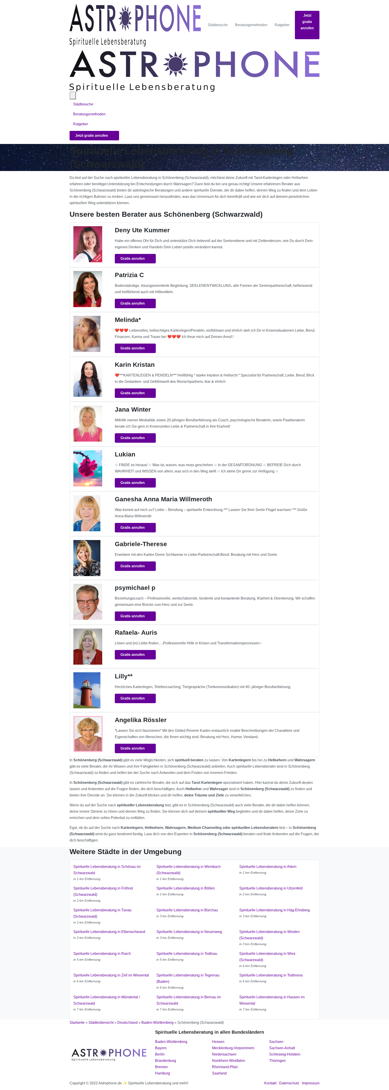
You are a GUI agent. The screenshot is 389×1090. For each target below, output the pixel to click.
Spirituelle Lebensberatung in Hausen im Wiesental (272, 1000)
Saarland (219, 1073)
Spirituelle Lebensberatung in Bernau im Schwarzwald (188, 1000)
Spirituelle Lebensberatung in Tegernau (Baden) (187, 978)
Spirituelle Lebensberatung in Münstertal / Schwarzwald (106, 1000)
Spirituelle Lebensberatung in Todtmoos (271, 975)
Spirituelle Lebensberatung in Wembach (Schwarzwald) (188, 870)
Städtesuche (218, 25)
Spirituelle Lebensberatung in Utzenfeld (271, 888)
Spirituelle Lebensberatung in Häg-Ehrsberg (274, 910)
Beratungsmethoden (251, 25)
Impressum (310, 1083)
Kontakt (270, 1083)
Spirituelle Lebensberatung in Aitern (267, 867)
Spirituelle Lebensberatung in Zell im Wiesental (111, 975)
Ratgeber (282, 25)
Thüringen (277, 1061)
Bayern (161, 1048)
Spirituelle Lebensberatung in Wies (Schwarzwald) (267, 957)
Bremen (161, 1067)
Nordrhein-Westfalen (228, 1061)
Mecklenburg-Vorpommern (233, 1048)
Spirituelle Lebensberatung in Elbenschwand (109, 932)
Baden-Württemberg (157, 1022)
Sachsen (276, 1042)
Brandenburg (165, 1061)
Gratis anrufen (133, 258)
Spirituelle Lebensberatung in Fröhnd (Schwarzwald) (103, 891)
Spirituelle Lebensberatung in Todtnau (186, 953)
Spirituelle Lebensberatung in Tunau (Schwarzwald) (102, 913)
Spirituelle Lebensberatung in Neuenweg (189, 932)
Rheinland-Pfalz (225, 1067)
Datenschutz (289, 1083)
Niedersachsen (224, 1054)
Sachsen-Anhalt (282, 1048)
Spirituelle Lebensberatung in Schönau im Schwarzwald (106, 870)
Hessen (218, 1042)
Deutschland (127, 1022)
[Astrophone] (135, 25)
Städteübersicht (100, 1022)
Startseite (77, 1022)
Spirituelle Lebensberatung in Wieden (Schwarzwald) (269, 935)
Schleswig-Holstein (284, 1054)
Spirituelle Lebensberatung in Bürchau (187, 910)
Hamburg (162, 1073)
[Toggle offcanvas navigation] (73, 95)
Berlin (160, 1054)
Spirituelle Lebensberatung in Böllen (185, 888)
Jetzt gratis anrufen (307, 22)
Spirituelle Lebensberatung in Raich (102, 953)
